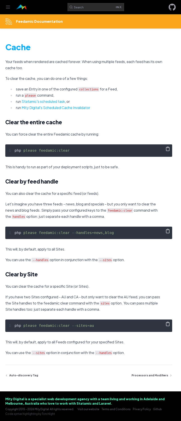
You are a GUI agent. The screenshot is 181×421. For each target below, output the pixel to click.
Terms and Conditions (116, 409)
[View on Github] (172, 7)
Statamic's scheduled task (43, 101)
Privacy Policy (142, 409)
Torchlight (48, 413)
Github (157, 409)
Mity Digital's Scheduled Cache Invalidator (56, 107)
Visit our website (88, 409)
